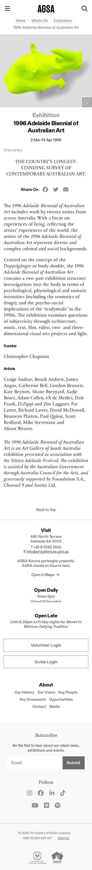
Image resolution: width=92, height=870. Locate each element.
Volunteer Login (46, 645)
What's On (40, 20)
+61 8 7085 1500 (47, 547)
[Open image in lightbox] (46, 70)
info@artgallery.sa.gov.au (47, 551)
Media (54, 706)
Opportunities (61, 699)
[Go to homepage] (46, 9)
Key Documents (33, 699)
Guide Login (46, 662)
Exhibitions (63, 20)
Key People (67, 692)
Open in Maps (43, 574)
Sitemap (63, 838)
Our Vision (46, 692)
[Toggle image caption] (87, 102)
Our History (24, 692)
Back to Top (46, 510)
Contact (39, 706)
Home (21, 20)
